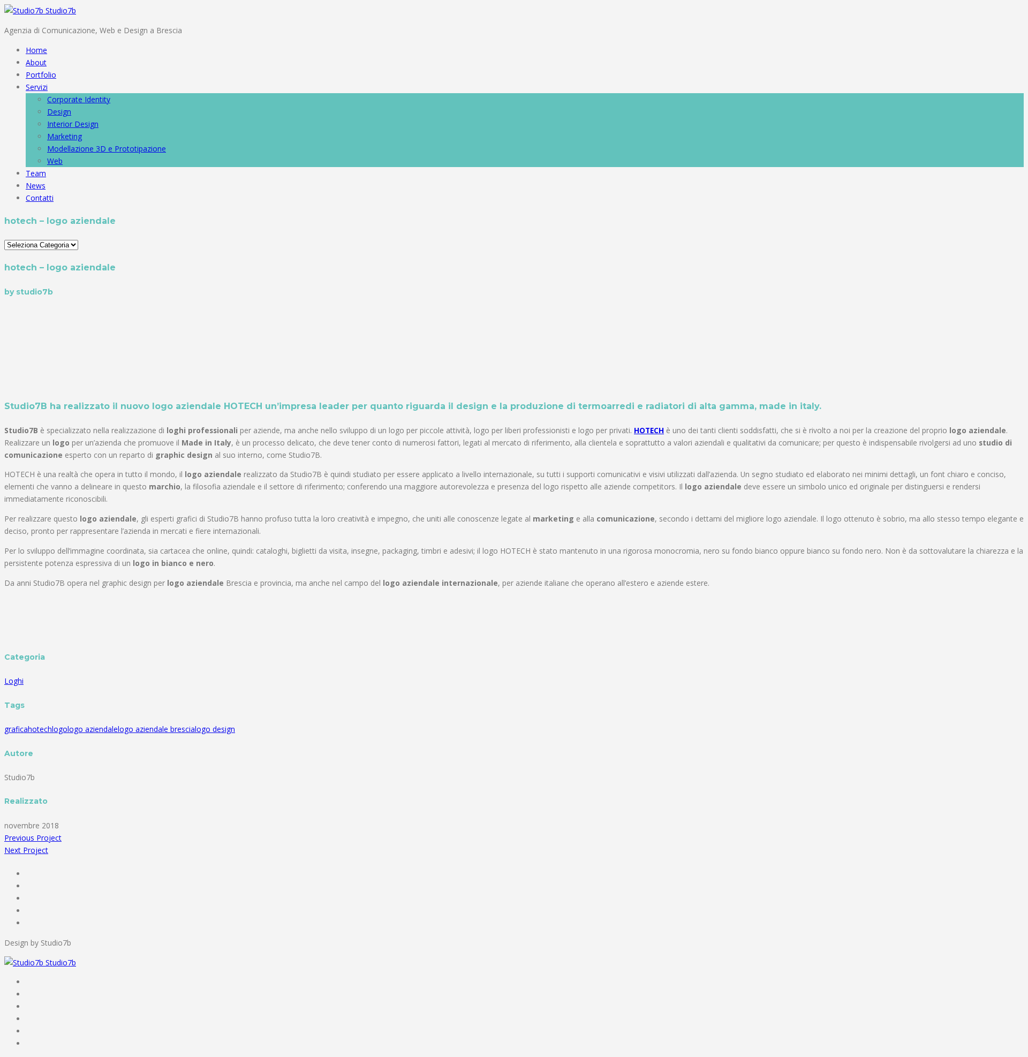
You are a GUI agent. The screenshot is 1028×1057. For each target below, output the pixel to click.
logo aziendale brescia (156, 729)
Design (59, 112)
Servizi (37, 87)
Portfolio (41, 75)
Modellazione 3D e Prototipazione (106, 149)
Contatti (40, 198)
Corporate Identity (78, 99)
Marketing (64, 136)
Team (36, 173)
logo (59, 729)
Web (55, 161)
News (36, 185)
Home (36, 50)
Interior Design (73, 124)
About (36, 62)
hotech (40, 729)
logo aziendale (92, 729)
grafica (16, 729)
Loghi (14, 681)
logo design (215, 729)
